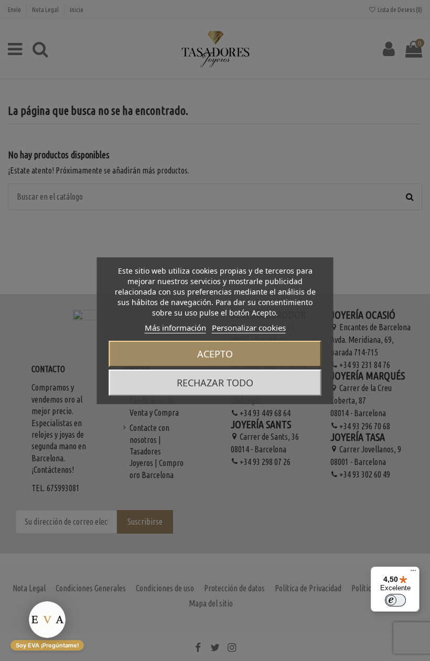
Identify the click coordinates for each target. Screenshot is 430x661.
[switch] (395, 600)
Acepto (215, 354)
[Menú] (413, 573)
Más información (175, 327)
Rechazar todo (215, 382)
